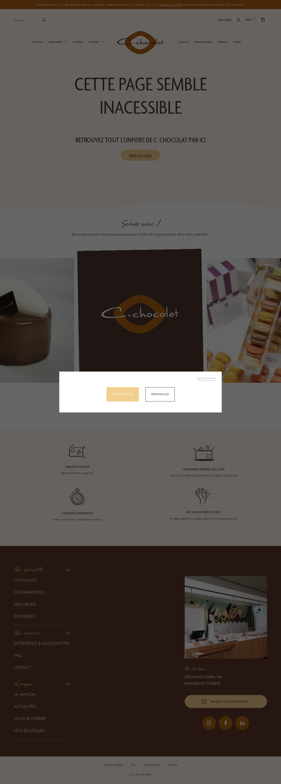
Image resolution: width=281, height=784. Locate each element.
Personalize (160, 394)
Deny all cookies (206, 378)
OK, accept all (122, 394)
